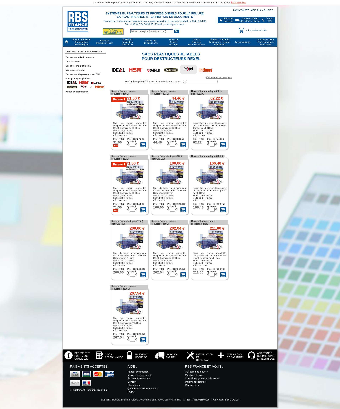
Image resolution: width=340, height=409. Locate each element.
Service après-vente (139, 378)
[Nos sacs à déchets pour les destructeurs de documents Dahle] (153, 69)
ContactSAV (270, 19)
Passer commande (138, 371)
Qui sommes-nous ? (196, 371)
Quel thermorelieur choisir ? (143, 388)
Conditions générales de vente (202, 378)
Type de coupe (73, 61)
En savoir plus (238, 2)
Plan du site (265, 10)
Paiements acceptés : (89, 366)
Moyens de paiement (139, 375)
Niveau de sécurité (75, 70)
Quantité (131, 141)
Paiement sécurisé (195, 381)
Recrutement (192, 385)
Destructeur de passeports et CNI (83, 74)
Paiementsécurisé (228, 19)
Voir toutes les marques (219, 77)
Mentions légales (194, 375)
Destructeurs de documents (80, 57)
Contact (132, 381)
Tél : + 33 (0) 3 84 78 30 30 (139, 24)
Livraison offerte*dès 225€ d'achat (250, 19)
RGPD (131, 391)
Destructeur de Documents (84, 51)
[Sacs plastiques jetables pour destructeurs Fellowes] (171, 69)
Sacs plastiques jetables (78, 78)
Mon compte (241, 10)
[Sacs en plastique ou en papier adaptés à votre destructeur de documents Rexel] (188, 69)
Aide (253, 10)
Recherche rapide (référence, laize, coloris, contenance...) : (155, 81)
